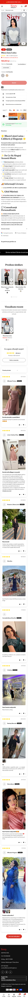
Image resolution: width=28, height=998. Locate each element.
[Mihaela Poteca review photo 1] (14, 400)
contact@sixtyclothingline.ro (9, 968)
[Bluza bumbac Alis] (21, 277)
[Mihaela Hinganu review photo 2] (4, 911)
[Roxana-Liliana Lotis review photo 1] (14, 524)
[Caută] (21, 6)
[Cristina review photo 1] (14, 690)
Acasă (2, 10)
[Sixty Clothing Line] (14, 6)
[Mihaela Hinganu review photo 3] (8, 911)
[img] (6, 376)
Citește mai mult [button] (6, 491)
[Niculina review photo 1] (14, 581)
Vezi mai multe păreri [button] (14, 936)
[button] (3, 55)
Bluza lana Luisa (7, 335)
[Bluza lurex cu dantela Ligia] (7, 277)
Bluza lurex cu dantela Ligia (7, 287)
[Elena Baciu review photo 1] (14, 809)
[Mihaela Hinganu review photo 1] (14, 883)
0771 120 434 (4, 966)
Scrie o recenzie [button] (14, 360)
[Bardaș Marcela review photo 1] (14, 743)
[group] (14, 29)
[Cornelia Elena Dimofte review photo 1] (14, 636)
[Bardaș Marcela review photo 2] (4, 761)
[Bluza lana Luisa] (7, 326)
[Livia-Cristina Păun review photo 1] (14, 454)
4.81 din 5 (18, 353)
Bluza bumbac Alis (21, 287)
